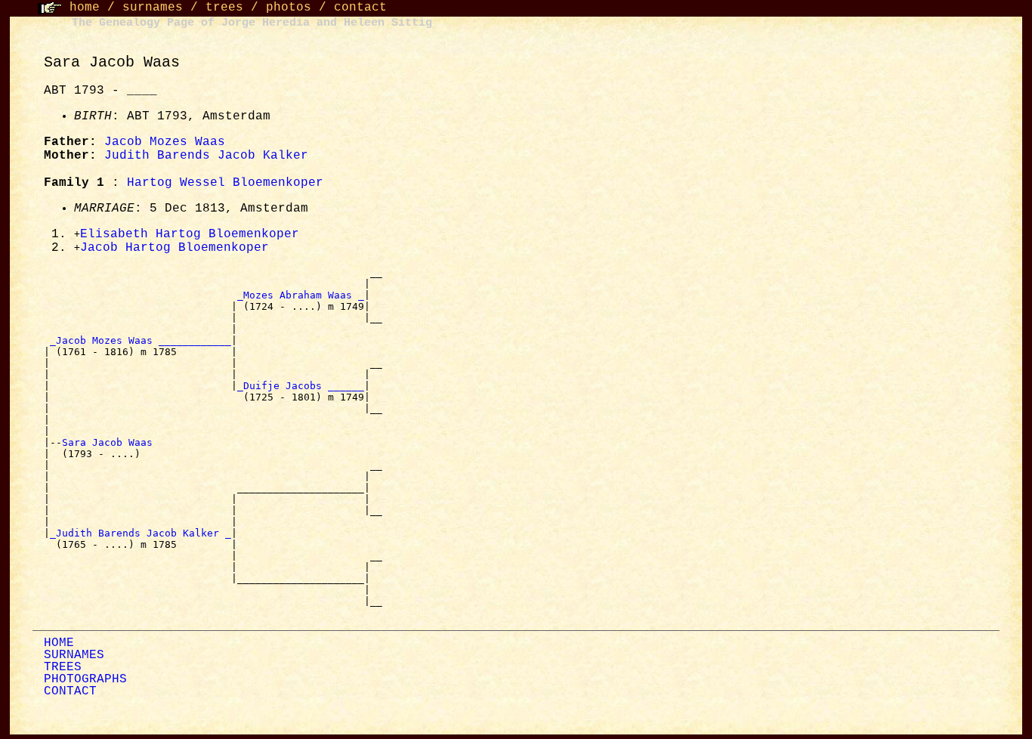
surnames (152, 7)
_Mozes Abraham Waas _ (300, 295)
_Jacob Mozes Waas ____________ (140, 340)
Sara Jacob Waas (110, 442)
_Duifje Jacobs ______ (300, 385)
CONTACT (70, 691)
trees (224, 7)
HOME (59, 643)
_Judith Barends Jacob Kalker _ (140, 533)
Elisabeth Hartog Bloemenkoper (189, 234)
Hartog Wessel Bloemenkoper (225, 183)
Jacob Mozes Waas (164, 142)
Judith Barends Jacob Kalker (206, 155)
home (85, 7)
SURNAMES (74, 655)
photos (288, 7)
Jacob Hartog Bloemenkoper (174, 248)
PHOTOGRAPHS (85, 679)
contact (360, 7)
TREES (63, 667)
